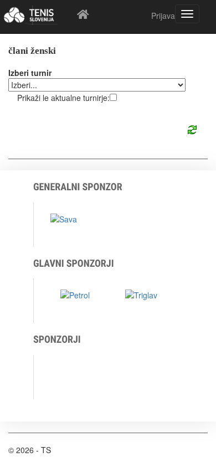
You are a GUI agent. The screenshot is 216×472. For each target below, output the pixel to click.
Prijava (163, 15)
